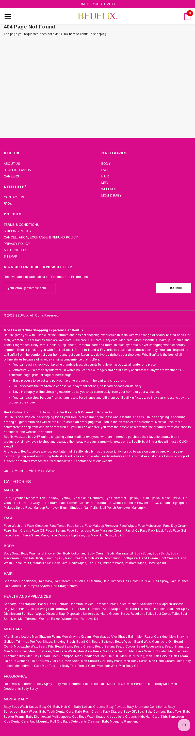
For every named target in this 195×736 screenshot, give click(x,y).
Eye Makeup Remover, (88, 498)
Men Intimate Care (27, 666)
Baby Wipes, (30, 711)
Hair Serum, (93, 581)
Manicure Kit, (42, 563)
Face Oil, (38, 530)
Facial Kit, (132, 530)
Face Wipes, (128, 526)
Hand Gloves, (110, 613)
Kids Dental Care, (16, 721)
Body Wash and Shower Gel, (41, 553)
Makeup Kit (139, 507)
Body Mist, (61, 684)
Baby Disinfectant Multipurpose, (48, 716)
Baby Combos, (155, 711)
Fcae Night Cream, (17, 530)
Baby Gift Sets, (134, 711)
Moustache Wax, (26, 646)
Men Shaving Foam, (46, 636)
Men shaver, (101, 636)
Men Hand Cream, (162, 661)
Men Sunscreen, (40, 651)
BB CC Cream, (160, 503)
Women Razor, (50, 619)
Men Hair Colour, (158, 656)
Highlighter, (180, 503)
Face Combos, (60, 535)
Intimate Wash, (113, 563)
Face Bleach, (13, 535)
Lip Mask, (92, 535)
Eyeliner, (19, 498)
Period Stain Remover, (86, 609)
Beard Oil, (83, 641)
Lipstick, (133, 498)
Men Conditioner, (87, 656)
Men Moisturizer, (16, 651)
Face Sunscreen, (79, 530)
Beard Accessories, (150, 646)
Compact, (119, 503)
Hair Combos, (112, 581)
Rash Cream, (74, 558)
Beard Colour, (126, 646)
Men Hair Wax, (107, 666)
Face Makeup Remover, (42, 507)
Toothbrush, (113, 558)
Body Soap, (12, 553)
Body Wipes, (78, 563)
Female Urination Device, (76, 604)
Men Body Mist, (159, 684)
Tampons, (102, 604)
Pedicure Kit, (22, 563)
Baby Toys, (174, 711)
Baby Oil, (45, 707)
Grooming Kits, (14, 656)
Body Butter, (143, 553)
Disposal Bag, (56, 613)
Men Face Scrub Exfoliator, (148, 651)
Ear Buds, (95, 563)
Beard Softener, (103, 641)
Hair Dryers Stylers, (37, 586)
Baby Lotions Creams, (90, 707)
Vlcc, (41, 471)
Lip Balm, (51, 503)
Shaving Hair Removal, (52, 609)
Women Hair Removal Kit (79, 619)
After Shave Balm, (124, 636)
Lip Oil (119, 535)
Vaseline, (21, 471)
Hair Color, (131, 581)
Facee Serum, (56, 530)
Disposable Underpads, (83, 613)
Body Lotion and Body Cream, (84, 553)
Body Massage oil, (120, 553)
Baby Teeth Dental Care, (56, 711)
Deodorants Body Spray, (35, 684)
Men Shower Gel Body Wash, (102, 661)
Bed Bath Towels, (136, 609)
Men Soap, (72, 661)
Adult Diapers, (113, 609)
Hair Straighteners (64, 586)
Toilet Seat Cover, (158, 613)
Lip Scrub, (107, 535)
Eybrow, (65, 498)
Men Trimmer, (28, 619)
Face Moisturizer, (150, 526)
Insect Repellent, (133, 613)
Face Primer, (68, 503)
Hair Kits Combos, (17, 661)
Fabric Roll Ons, (94, 684)
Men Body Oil (128, 666)
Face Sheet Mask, (36, 535)
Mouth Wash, (94, 558)
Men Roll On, (116, 684)
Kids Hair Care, (149, 716)
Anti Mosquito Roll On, (46, 721)
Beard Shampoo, (177, 646)
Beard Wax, (142, 641)
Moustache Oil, (162, 641)
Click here (68, 34)
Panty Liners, (47, 604)
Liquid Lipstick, (150, 498)
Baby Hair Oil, (63, 707)
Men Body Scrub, (136, 661)
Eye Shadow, (49, 498)
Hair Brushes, (179, 581)
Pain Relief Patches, (124, 604)
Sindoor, (76, 507)
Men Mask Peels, (89, 651)
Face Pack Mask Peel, (156, 530)
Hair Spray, (161, 581)
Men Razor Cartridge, (153, 636)
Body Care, (60, 563)
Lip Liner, (20, 503)
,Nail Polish (91, 507)
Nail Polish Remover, (115, 507)
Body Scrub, (161, 553)
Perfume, (76, 684)
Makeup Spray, (14, 507)
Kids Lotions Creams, (122, 716)
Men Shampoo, (63, 656)
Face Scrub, (75, 526)
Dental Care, (87, 666)
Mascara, (32, 498)
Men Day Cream (38, 656)
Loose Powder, (138, 503)
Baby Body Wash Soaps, (21, 707)
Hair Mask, (45, 581)
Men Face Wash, (65, 651)
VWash (51, 471)
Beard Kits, (46, 646)
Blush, (64, 507)
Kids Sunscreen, (173, 716)
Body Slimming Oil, (50, 558)
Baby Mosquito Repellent (120, 721)
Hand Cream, (149, 558)
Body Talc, (28, 558)
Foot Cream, (168, 558)
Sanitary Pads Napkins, (20, 604)
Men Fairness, (178, 651)
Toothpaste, (130, 558)
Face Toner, (58, 526)
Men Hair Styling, (132, 656)
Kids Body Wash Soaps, (89, 716)
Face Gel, (180, 530)
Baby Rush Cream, (88, 711)
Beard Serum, (105, 646)
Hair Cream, (63, 581)
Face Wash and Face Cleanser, (26, 526)
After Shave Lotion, (17, 636)
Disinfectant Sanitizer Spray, (169, 609)
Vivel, (33, 471)
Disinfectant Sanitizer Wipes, (24, 613)
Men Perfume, (137, 684)
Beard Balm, (64, 646)
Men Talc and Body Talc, (59, 666)
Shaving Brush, (65, 641)
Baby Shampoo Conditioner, (147, 707)
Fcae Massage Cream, (108, 530)
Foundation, (103, 503)
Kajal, (8, 498)
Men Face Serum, (115, 651)
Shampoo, (11, 581)
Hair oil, (78, 581)
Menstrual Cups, (23, 609)
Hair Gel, (145, 581)
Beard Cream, (84, 646)
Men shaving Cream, (77, 636)
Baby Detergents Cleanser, (82, 721)
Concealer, (86, 503)
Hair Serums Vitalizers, (47, 661)
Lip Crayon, (36, 503)
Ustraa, (9, 471)
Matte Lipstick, (172, 498)
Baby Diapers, (113, 711)
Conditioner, (28, 581)
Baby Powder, (116, 707)
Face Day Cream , (176, 526)
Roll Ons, (10, 684)
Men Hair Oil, (110, 656)
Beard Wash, (124, 641)
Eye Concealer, (116, 498)
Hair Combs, (13, 586)
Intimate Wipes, (136, 563)
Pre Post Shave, (41, 641)
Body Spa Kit (157, 563)
